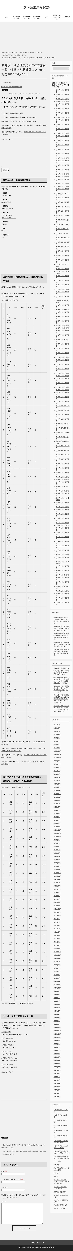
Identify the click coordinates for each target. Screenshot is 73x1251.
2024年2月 (57, 823)
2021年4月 (57, 935)
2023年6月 (57, 850)
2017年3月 (57, 1096)
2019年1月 (57, 1024)
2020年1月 (57, 984)
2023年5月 (57, 853)
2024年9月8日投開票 (62, 477)
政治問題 (56, 1173)
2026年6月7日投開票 (62, 133)
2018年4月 (57, 1054)
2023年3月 (57, 859)
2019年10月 (57, 994)
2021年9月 (57, 919)
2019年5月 (57, 1011)
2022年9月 (57, 879)
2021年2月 (57, 942)
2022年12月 (57, 869)
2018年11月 (57, 1031)
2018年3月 (57, 1057)
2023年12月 (57, 830)
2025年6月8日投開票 (62, 325)
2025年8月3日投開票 (62, 289)
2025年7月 (57, 767)
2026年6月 (57, 731)
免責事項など (66, 17)
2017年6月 (57, 1086)
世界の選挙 (57, 1161)
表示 (7, 170)
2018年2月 (57, 1060)
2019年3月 (57, 1017)
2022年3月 (57, 899)
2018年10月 (57, 1034)
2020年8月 (57, 961)
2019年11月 (57, 991)
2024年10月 (57, 797)
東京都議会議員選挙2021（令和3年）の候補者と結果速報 (61, 1181)
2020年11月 (57, 952)
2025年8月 (57, 764)
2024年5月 (57, 813)
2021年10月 (57, 915)
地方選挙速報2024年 (36, 17)
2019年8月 (57, 1001)
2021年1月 (57, 945)
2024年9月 (57, 800)
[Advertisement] (37, 37)
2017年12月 (57, 1067)
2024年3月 (57, 820)
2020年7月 (57, 965)
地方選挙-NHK (6, 1032)
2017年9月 (57, 1077)
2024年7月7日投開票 (62, 507)
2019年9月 (57, 998)
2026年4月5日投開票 (62, 158)
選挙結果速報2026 (36, 7)
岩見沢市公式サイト (9, 218)
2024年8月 (57, 804)
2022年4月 (57, 896)
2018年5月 (57, 1050)
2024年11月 (57, 794)
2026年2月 (57, 744)
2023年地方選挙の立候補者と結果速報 (11, 86)
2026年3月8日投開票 (62, 174)
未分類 (56, 1176)
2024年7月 (57, 807)
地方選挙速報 (28, 1003)
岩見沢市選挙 (14, 300)
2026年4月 (57, 738)
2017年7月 (57, 1083)
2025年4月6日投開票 (62, 357)
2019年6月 (57, 1008)
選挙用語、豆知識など (61, 1208)
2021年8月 (57, 922)
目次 (46, 17)
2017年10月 (57, 1073)
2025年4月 (57, 777)
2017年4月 (57, 1093)
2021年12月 (57, 909)
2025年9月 (57, 761)
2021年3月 (57, 938)
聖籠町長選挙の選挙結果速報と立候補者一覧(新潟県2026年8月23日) (62, 644)
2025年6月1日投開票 (62, 328)
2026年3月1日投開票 (62, 176)
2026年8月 (57, 725)
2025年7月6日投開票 (62, 309)
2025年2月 (57, 784)
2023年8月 (57, 843)
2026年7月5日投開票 (62, 117)
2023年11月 (57, 833)
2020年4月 (57, 975)
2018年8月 (57, 1040)
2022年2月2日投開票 (62, 390)
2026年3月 (57, 741)
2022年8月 (57, 882)
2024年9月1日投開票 (62, 479)
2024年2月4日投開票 (62, 591)
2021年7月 (57, 925)
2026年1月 (57, 748)
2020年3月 (57, 978)
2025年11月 (57, 754)
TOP (6, 17)
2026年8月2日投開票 (62, 101)
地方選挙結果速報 (7, 1064)
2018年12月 (57, 1027)
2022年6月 (57, 889)
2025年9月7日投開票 (62, 269)
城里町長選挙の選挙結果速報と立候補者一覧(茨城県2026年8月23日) (62, 628)
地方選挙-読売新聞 (7, 1038)
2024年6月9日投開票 (62, 523)
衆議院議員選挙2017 (60, 1205)
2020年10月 (57, 955)
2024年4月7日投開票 (62, 554)
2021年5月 (57, 932)
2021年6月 (57, 929)
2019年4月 (57, 1014)
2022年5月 (57, 892)
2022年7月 (57, 886)
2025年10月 (57, 757)
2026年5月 (57, 734)
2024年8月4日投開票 (62, 491)
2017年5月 (57, 1090)
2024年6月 (57, 810)
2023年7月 (57, 846)
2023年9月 (57, 840)
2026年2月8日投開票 (62, 183)
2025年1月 (57, 787)
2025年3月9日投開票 (62, 373)
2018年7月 (57, 1044)
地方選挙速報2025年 (26, 17)
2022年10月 (57, 876)
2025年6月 (57, 771)
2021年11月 (57, 912)
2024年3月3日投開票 (62, 575)
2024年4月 (57, 817)
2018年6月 (57, 1047)
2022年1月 (57, 906)
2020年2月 (57, 981)
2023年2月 (57, 863)
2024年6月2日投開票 (62, 525)
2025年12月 (57, 751)
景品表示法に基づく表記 (56, 17)
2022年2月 (57, 902)
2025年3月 (57, 780)
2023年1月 (57, 866)
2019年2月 (57, 1021)
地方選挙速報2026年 (16, 17)
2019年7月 (57, 1004)
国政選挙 (56, 1165)
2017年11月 (57, 1070)
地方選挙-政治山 (6, 1051)
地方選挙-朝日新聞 (7, 1045)
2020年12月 (57, 948)
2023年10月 (57, 836)
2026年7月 (57, 728)
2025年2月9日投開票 (62, 387)
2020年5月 (57, 971)
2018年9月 (57, 1037)
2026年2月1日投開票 (62, 186)
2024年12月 (57, 790)
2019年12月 (57, 988)
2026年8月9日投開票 (62, 99)
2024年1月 (57, 827)
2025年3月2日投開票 (62, 376)
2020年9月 (57, 958)
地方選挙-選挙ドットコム (9, 1058)
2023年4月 (57, 856)
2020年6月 (57, 968)
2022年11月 (57, 873)
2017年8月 (57, 1080)
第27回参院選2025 (60, 1192)
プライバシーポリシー (37, 1242)
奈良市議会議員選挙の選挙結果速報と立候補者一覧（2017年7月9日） (61, 707)
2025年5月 (57, 774)
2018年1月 (57, 1063)
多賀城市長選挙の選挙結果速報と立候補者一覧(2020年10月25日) (61, 688)
